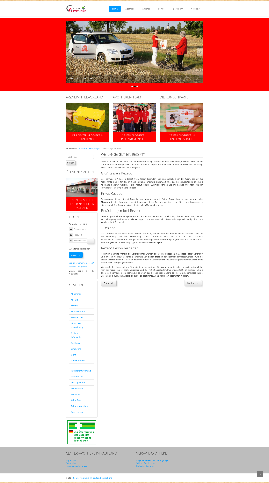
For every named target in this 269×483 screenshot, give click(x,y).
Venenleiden (77, 388)
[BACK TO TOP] (260, 474)
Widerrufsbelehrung (146, 463)
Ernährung (76, 349)
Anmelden (75, 255)
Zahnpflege (76, 400)
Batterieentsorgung (145, 466)
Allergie (74, 299)
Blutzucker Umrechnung (77, 325)
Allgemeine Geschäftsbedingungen (152, 460)
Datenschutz (72, 463)
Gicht (73, 354)
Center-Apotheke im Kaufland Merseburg (92, 478)
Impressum (71, 460)
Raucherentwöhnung (81, 370)
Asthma (74, 305)
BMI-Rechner (77, 317)
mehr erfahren (89, 114)
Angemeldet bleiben (80, 248)
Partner (161, 8)
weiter (83, 189)
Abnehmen (76, 294)
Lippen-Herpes (78, 360)
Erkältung (75, 343)
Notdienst (195, 8)
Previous (69, 52)
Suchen (70, 162)
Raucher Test (77, 376)
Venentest (75, 394)
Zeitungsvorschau (79, 406)
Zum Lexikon (77, 412)
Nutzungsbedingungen (77, 466)
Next (199, 52)
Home (115, 8)
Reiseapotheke (78, 382)
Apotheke (130, 8)
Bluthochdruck (78, 311)
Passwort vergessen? (78, 266)
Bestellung (178, 8)
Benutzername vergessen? (81, 263)
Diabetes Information (76, 335)
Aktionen (146, 8)
